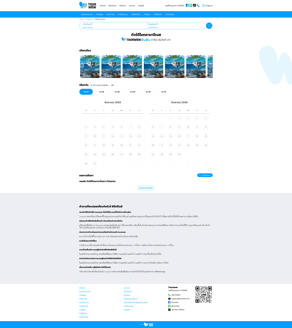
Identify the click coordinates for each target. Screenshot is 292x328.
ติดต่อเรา (122, 5)
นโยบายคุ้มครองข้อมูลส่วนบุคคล (136, 302)
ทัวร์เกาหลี (110, 14)
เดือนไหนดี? (153, 24)
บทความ (132, 5)
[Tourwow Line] (191, 5)
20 (121, 145)
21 (130, 145)
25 (104, 154)
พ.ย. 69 (132, 92)
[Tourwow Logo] (87, 5)
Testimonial (128, 306)
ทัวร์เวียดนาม (123, 14)
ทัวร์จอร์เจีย (169, 14)
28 (104, 117)
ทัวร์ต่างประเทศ (87, 14)
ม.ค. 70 (163, 92)
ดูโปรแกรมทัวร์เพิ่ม (146, 188)
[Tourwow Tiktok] (195, 5)
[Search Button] (209, 26)
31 (130, 117)
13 (121, 136)
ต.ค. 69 (117, 92)
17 (95, 145)
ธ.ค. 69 (148, 92)
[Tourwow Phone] (198, 5)
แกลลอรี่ (141, 5)
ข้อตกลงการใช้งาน (131, 298)
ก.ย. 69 (101, 92)
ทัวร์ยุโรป (147, 14)
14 (130, 136)
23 (86, 154)
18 (104, 145)
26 (86, 117)
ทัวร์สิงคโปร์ (135, 14)
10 (95, 136)
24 (95, 154)
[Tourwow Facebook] (187, 5)
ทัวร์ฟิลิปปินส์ (89, 19)
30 (121, 117)
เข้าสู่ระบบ (209, 5)
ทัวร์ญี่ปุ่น (99, 14)
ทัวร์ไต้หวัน (158, 14)
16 (86, 145)
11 (103, 136)
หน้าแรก (103, 5)
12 (112, 136)
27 (95, 117)
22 (139, 145)
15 (139, 136)
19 (112, 145)
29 (113, 117)
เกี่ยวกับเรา (112, 5)
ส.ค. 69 (86, 92)
